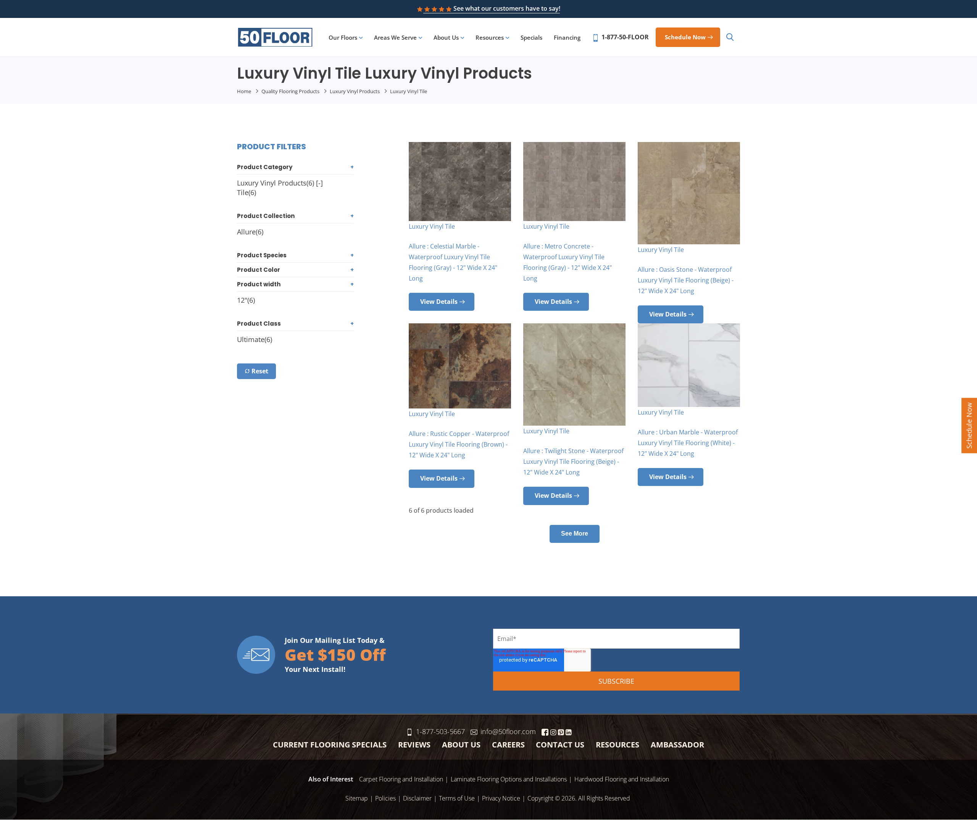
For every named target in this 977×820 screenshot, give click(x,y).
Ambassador (677, 744)
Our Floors (343, 37)
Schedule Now (969, 425)
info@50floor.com (508, 731)
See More (574, 533)
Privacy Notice (501, 798)
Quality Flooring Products (290, 91)
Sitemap (356, 798)
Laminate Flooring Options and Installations (509, 779)
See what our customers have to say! (506, 8)
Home (244, 91)
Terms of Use (457, 798)
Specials (531, 37)
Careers (508, 744)
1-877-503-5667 (440, 731)
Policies (385, 798)
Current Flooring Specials (330, 744)
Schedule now (685, 37)
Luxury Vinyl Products (355, 91)
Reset (260, 371)
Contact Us (560, 744)
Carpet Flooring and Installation (401, 779)
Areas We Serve (395, 37)
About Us (446, 37)
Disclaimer (417, 798)
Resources (490, 37)
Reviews (414, 744)
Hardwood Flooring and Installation (621, 779)
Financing (567, 37)
